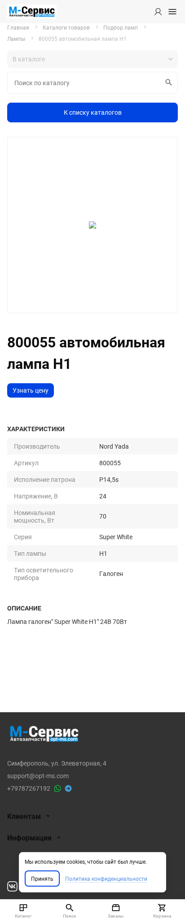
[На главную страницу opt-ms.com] (32, 11)
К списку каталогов (93, 112)
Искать (169, 82)
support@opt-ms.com (38, 775)
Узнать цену (30, 390)
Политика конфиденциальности (106, 878)
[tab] (92, 816)
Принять (42, 878)
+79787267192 (28, 788)
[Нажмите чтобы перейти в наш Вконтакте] (12, 885)
